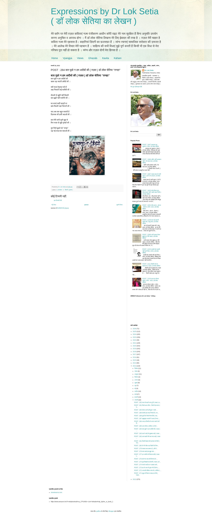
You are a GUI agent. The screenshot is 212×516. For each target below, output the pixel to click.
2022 (135, 340)
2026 (135, 329)
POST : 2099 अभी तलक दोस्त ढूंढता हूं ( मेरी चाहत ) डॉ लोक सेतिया (151, 236)
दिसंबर (136, 368)
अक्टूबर (136, 374)
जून (135, 385)
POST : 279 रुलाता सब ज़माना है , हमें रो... (146, 448)
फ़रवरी (136, 397)
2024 (135, 334)
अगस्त (136, 380)
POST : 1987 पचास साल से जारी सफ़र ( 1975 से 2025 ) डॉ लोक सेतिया (151, 175)
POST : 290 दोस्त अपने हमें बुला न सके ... (145, 410)
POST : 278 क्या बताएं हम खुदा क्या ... (144, 451)
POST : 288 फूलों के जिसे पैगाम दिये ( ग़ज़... (146, 416)
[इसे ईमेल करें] (78, 187)
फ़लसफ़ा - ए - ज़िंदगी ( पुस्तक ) (65, 190)
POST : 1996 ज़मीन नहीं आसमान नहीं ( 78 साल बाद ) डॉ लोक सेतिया (151, 161)
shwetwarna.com (56, 492)
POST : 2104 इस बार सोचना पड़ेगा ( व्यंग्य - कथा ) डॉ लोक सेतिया (150, 280)
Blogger (111, 511)
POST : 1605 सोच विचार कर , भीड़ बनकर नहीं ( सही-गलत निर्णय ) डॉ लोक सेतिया (151, 192)
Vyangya (67, 58)
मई (135, 388)
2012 (135, 479)
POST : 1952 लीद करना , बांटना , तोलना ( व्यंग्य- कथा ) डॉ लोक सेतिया (151, 207)
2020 (135, 346)
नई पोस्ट (53, 205)
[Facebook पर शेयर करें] (85, 187)
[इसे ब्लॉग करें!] (80, 187)
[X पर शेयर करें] (82, 187)
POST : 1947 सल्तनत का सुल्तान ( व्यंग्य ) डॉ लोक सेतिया (150, 145)
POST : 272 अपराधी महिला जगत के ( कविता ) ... (147, 470)
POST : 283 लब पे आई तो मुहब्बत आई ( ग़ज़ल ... (147, 433)
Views (80, 58)
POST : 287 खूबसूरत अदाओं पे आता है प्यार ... (147, 418)
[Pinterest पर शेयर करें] (87, 187)
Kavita (105, 58)
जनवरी (136, 400)
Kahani (117, 58)
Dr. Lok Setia (149, 70)
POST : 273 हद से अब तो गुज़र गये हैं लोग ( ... (146, 467)
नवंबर (136, 371)
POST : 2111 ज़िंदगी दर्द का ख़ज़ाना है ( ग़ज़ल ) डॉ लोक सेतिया (151, 265)
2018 (135, 351)
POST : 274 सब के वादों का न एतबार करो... (146, 464)
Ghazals (92, 58)
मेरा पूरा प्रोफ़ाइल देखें (136, 87)
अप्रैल (136, 391)
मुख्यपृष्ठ (86, 205)
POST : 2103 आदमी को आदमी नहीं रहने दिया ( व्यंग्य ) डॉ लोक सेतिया (151, 251)
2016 (135, 357)
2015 (135, 360)
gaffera (98, 511)
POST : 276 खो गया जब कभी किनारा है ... (145, 459)
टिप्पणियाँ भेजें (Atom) (63, 208)
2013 (135, 366)
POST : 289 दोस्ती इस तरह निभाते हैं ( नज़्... (146, 413)
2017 (135, 354)
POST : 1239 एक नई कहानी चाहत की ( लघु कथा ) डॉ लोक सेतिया (150, 221)
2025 (135, 331)
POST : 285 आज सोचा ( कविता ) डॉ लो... (145, 426)
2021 (135, 343)
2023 (135, 337)
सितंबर (136, 377)
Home (54, 58)
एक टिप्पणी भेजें (58, 200)
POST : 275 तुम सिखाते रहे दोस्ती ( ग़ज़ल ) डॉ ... (147, 462)
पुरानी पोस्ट (120, 205)
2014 (135, 363)
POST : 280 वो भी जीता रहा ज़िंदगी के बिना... (146, 445)
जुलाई (136, 383)
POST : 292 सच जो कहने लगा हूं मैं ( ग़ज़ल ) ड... (147, 402)
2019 (135, 349)
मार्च (135, 394)
